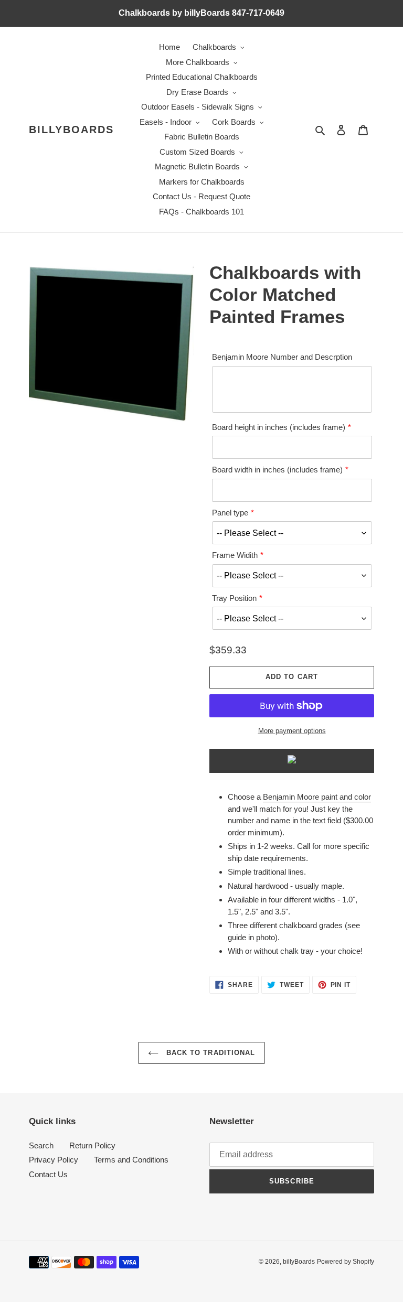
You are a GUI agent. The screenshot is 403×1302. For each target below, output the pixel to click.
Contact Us (48, 1174)
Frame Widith (235, 555)
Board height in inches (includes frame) (278, 427)
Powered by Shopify (345, 1261)
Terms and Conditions (131, 1159)
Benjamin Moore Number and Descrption (282, 356)
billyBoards (71, 129)
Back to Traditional (209, 1053)
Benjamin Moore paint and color (317, 796)
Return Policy (92, 1145)
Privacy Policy (53, 1159)
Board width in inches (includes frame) (277, 469)
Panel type (230, 512)
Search (41, 1145)
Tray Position (234, 598)
